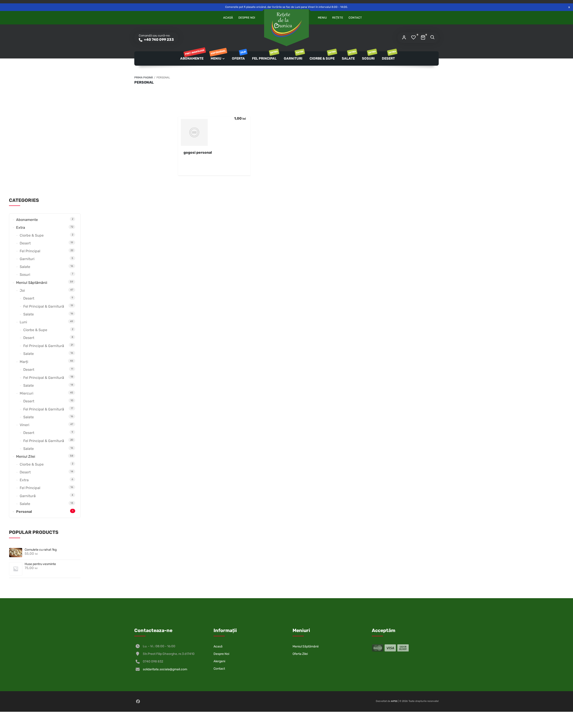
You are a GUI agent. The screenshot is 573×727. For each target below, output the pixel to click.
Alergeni (219, 661)
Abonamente (192, 55)
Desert (388, 55)
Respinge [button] (569, 7)
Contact (355, 17)
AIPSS (394, 701)
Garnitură (28, 496)
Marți (24, 362)
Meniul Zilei (25, 456)
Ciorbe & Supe (322, 55)
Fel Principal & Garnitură (43, 306)
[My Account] (404, 38)
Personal (24, 511)
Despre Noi (246, 17)
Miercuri (26, 393)
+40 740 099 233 (158, 39)
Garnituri (293, 55)
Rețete (337, 17)
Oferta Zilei (300, 654)
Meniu (322, 17)
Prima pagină (143, 77)
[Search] (432, 38)
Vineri (24, 425)
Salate (348, 55)
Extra (20, 227)
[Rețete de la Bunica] (286, 25)
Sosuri (368, 55)
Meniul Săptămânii (31, 282)
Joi (22, 290)
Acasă (228, 17)
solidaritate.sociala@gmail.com (165, 669)
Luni (23, 322)
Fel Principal (264, 55)
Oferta (238, 55)
